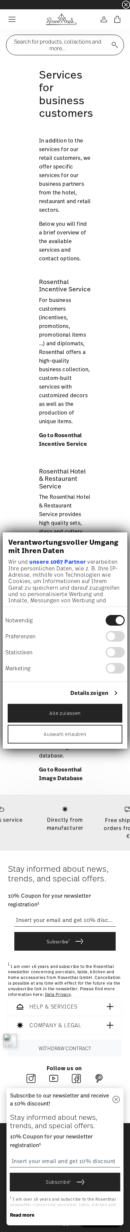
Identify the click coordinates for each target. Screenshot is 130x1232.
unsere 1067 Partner (57, 561)
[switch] (115, 636)
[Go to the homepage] (61, 19)
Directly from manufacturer (65, 823)
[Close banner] (126, 5)
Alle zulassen (65, 713)
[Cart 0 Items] (117, 19)
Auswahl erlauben (65, 734)
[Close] (116, 1099)
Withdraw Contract (65, 1048)
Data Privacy (58, 994)
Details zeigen (89, 693)
